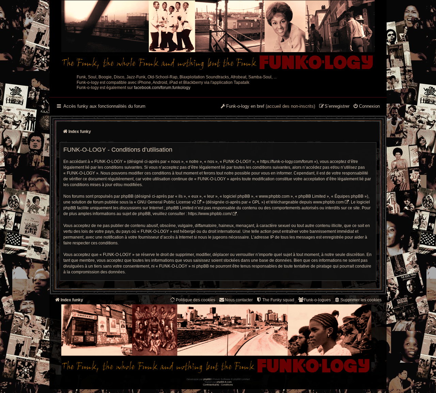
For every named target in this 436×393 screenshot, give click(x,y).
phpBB (207, 379)
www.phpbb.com (328, 202)
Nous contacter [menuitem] (239, 300)
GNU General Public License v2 (166, 202)
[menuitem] (366, 106)
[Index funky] (218, 35)
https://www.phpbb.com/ (210, 213)
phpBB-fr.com (224, 382)
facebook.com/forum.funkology (162, 87)
